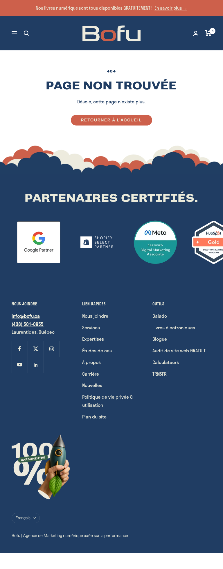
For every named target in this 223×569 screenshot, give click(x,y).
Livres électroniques (173, 327)
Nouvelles (92, 385)
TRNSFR (159, 373)
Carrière (90, 373)
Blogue (159, 338)
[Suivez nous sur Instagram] (52, 349)
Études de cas (97, 350)
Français (22, 517)
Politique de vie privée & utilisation (107, 401)
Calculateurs (165, 362)
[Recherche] (26, 33)
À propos (91, 362)
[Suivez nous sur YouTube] (20, 365)
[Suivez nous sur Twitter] (36, 349)
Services (91, 327)
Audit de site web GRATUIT (179, 350)
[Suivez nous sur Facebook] (20, 349)
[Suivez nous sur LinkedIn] (36, 365)
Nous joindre (95, 315)
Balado (159, 315)
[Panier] (208, 33)
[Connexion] (195, 33)
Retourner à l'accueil (111, 120)
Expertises (93, 338)
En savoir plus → (170, 7)
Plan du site (94, 416)
